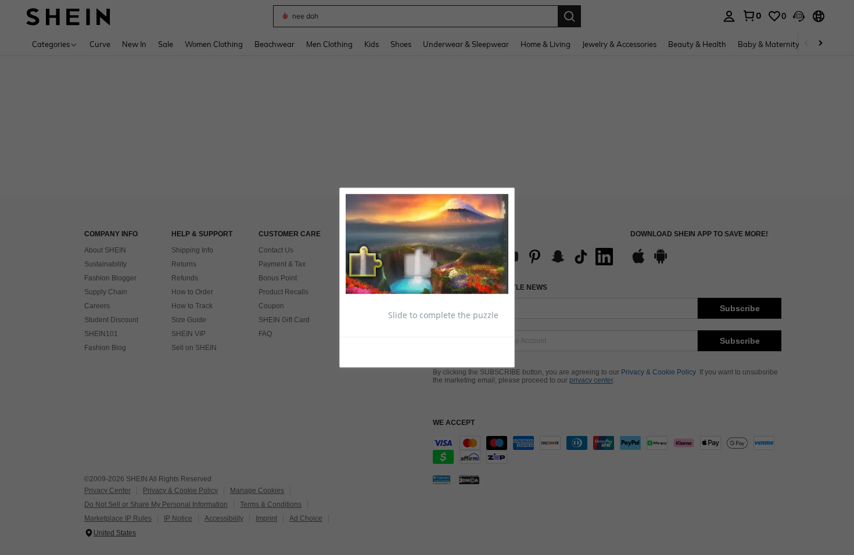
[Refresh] (374, 351)
